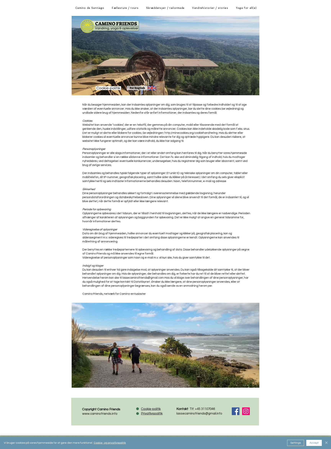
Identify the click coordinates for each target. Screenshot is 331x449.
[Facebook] (235, 411)
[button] (125, 7)
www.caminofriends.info (99, 413)
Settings (295, 443)
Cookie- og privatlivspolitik (110, 443)
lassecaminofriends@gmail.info (199, 413)
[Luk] (326, 443)
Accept (314, 443)
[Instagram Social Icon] (246, 411)
